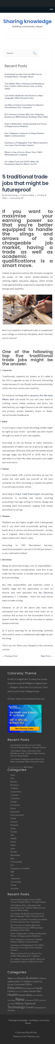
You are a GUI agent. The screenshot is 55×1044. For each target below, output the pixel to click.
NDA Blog (28, 767)
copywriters (15, 791)
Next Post (47, 656)
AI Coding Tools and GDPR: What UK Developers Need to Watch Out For (22, 162)
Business (14, 785)
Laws (12, 848)
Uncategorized (40, 1007)
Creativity (15, 798)
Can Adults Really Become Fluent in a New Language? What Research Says (24, 96)
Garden (13, 831)
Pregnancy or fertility (20, 868)
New (32, 195)
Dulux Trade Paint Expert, (27, 494)
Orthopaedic (16, 861)
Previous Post (10, 656)
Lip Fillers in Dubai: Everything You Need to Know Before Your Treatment (24, 106)
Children (14, 788)
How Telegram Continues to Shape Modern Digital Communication (24, 134)
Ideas (13, 845)
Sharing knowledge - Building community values (29, 1021)
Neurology (15, 855)
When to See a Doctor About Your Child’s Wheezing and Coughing (24, 153)
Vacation (14, 888)
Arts (12, 778)
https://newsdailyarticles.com (30, 698)
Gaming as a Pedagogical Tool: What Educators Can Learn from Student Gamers (26, 143)
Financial (14, 825)
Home (13, 841)
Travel (13, 885)
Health (13, 838)
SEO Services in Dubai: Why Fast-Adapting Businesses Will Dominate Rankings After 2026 (26, 115)
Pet (12, 865)
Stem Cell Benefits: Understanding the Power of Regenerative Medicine (26, 125)
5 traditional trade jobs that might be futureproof (25, 183)
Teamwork (15, 878)
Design (13, 801)
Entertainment (17, 815)
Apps (12, 775)
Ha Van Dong (11, 195)
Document (15, 805)
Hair (12, 835)
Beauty (13, 781)
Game (13, 828)
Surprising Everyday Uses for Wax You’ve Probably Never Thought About (23, 75)
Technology (15, 882)
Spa (12, 875)
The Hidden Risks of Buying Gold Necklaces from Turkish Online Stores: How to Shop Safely (24, 86)
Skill (12, 871)
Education (15, 811)
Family (13, 818)
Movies (13, 851)
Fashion (13, 821)
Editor (13, 808)
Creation (14, 795)
